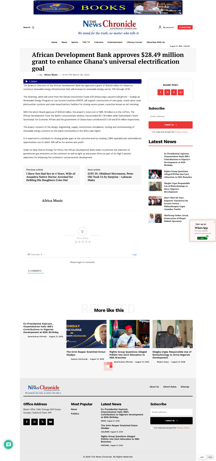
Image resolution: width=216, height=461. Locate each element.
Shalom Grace (163, 362)
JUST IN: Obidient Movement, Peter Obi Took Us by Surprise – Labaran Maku (110, 177)
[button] (29, 27)
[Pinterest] (174, 92)
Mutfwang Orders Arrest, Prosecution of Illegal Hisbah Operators (176, 218)
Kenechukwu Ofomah (37, 336)
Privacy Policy (181, 132)
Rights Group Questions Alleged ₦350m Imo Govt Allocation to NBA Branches (178, 174)
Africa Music (51, 74)
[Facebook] (160, 92)
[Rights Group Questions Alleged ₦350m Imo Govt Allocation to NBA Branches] (155, 174)
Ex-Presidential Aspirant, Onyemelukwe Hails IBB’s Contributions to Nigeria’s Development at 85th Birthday (177, 159)
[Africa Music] (30, 201)
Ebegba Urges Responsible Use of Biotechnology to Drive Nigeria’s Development (177, 187)
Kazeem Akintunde (79, 359)
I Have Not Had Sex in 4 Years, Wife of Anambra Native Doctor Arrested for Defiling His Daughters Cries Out (50, 177)
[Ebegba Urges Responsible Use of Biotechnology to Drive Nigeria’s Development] (155, 186)
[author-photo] (25, 336)
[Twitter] (167, 92)
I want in (169, 125)
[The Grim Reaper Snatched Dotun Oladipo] (86, 334)
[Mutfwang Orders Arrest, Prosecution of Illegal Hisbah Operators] (155, 218)
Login (134, 254)
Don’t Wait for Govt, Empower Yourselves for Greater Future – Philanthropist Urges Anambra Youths (176, 203)
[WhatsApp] (181, 92)
